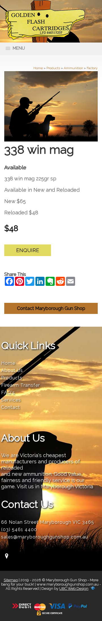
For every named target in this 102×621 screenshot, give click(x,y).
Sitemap (11, 580)
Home (38, 68)
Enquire (27, 250)
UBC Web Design (73, 588)
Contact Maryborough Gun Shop (51, 308)
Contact (10, 407)
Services (11, 400)
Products (53, 68)
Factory (92, 68)
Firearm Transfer (20, 385)
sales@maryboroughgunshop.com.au (44, 537)
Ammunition (73, 68)
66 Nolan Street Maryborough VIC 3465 (47, 522)
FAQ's (8, 392)
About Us (12, 370)
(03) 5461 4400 (19, 529)
